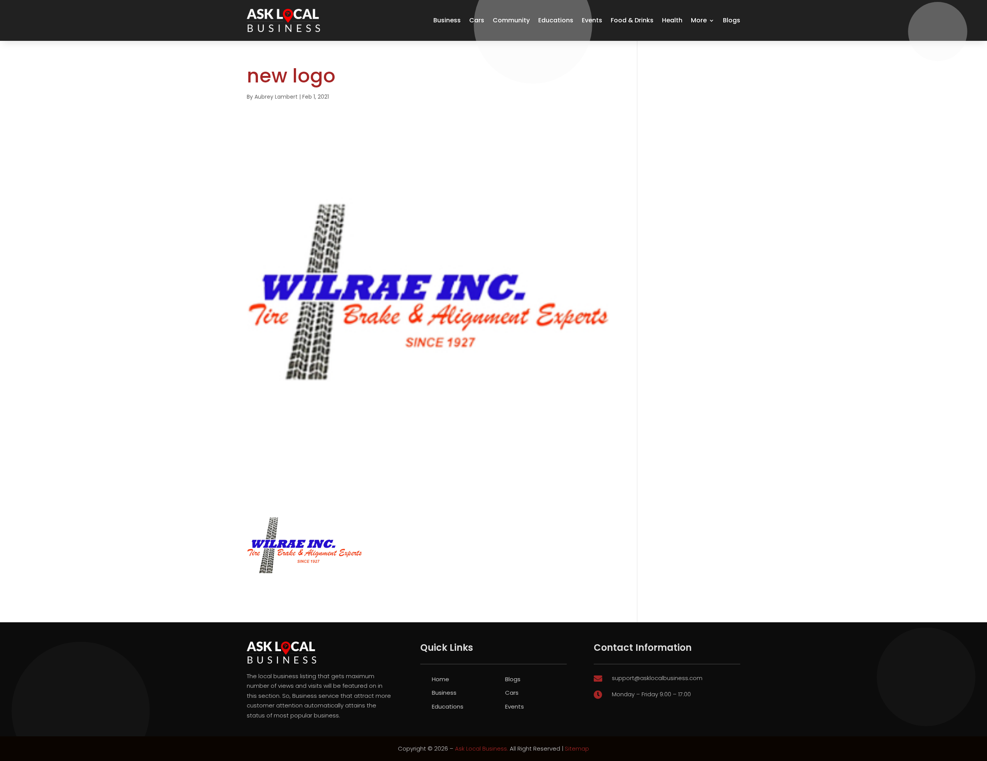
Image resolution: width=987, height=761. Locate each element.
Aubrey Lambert (276, 97)
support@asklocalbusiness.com (657, 678)
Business (447, 20)
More (699, 20)
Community (511, 20)
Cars (476, 20)
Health (672, 20)
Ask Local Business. (481, 748)
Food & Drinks (632, 20)
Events (592, 20)
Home (440, 679)
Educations (555, 20)
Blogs (731, 20)
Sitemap (577, 748)
